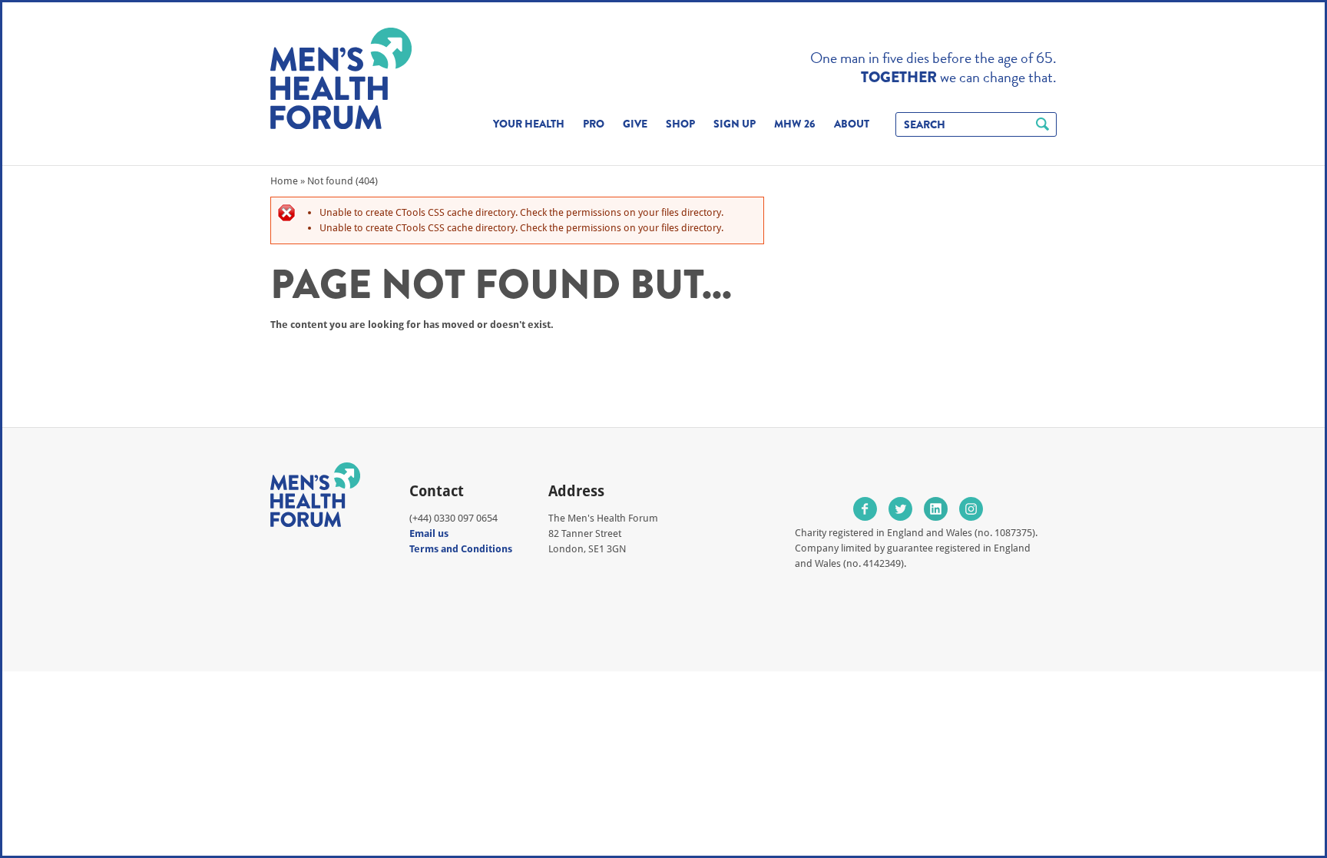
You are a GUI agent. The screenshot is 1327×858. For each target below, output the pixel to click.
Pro (593, 123)
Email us (428, 533)
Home (284, 181)
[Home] (341, 78)
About (851, 123)
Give (635, 123)
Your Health (528, 123)
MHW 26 (795, 123)
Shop (680, 123)
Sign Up (734, 123)
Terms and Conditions (460, 549)
